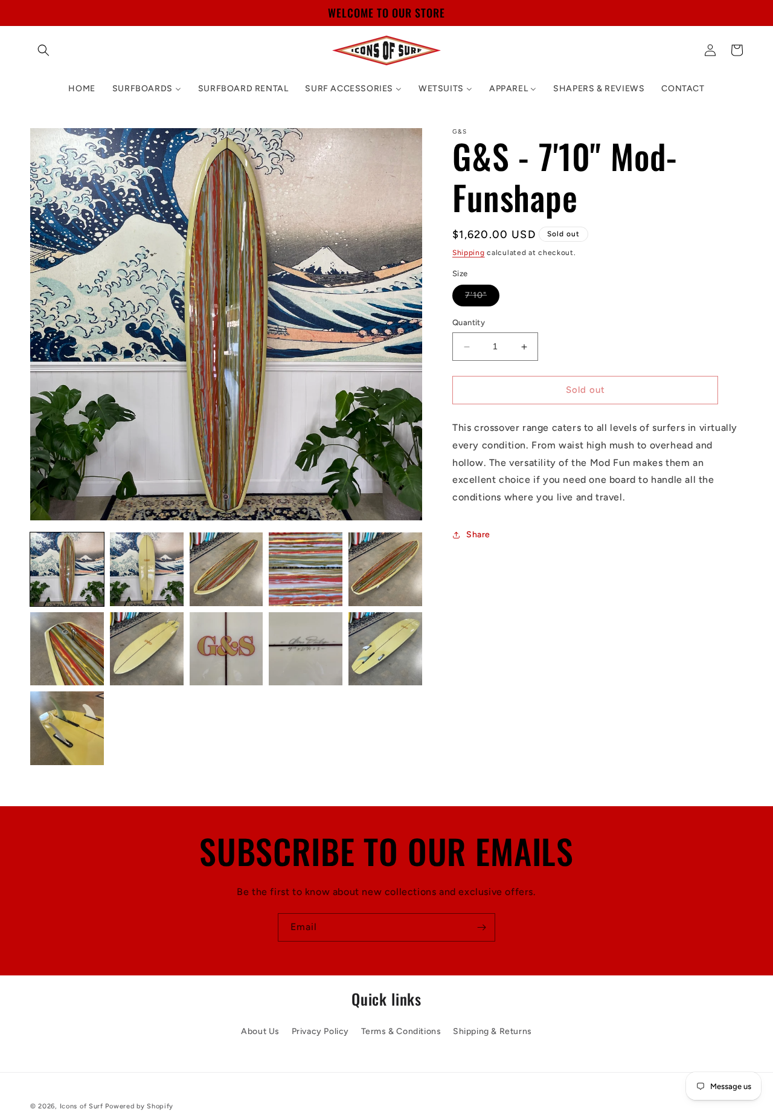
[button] (43, 50)
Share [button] (478, 535)
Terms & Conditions (401, 1031)
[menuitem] (81, 89)
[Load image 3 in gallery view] (226, 569)
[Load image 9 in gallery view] (305, 649)
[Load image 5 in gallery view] (385, 569)
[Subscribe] (481, 927)
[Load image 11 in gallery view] (67, 728)
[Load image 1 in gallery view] (67, 569)
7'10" (482, 298)
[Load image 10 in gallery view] (385, 649)
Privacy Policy (320, 1031)
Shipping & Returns (492, 1031)
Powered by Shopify (139, 1106)
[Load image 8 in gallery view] (226, 649)
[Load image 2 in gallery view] (147, 569)
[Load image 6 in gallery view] (67, 649)
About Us (260, 1031)
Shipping (468, 252)
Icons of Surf (81, 1106)
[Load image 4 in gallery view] (305, 569)
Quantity (468, 323)
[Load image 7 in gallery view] (147, 649)
